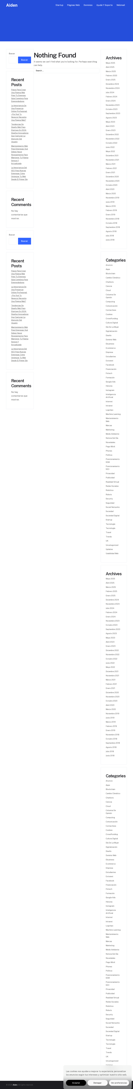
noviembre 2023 (112, 105)
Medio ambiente (112, 434)
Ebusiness (110, 344)
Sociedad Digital (112, 516)
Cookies (109, 314)
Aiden (12, 5)
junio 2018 (110, 240)
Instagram (110, 390)
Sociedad (110, 511)
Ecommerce (111, 348)
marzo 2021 (110, 164)
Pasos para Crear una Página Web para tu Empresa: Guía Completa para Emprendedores (19, 96)
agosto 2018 (111, 231)
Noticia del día (112, 438)
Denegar (98, 1083)
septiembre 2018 (113, 227)
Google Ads (110, 382)
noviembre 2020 (112, 181)
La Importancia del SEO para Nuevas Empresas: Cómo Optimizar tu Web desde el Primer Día (19, 173)
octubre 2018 (111, 223)
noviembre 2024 (113, 88)
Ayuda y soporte (104, 5)
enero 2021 (110, 172)
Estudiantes (111, 356)
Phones (109, 451)
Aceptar (76, 1083)
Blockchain (110, 274)
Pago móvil (110, 447)
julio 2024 (110, 92)
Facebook (110, 365)
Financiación (111, 369)
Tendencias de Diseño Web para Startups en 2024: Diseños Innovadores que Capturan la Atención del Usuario (19, 133)
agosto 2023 (111, 118)
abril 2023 (110, 126)
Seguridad (110, 503)
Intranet (109, 406)
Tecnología (110, 524)
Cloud (108, 290)
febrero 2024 (111, 97)
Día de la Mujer (112, 327)
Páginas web (73, 5)
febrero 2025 (111, 76)
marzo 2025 (111, 71)
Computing (110, 302)
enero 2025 (110, 80)
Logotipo (109, 410)
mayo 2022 (110, 151)
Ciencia (109, 286)
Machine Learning (113, 414)
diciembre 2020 (112, 177)
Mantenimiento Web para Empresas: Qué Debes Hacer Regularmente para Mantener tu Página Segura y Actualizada (19, 155)
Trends (109, 537)
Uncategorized (112, 545)
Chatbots (110, 282)
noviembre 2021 (112, 160)
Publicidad (110, 478)
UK (107, 541)
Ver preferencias (119, 1083)
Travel (108, 532)
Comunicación (112, 306)
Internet (109, 402)
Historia (109, 386)
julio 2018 (110, 236)
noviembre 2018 (112, 219)
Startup (59, 5)
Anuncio (109, 265)
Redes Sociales (112, 486)
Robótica (109, 490)
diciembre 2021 (112, 156)
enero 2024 (111, 101)
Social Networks (113, 507)
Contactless (111, 310)
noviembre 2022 (112, 139)
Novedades (110, 442)
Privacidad (110, 473)
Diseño (108, 335)
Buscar (12, 54)
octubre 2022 (111, 143)
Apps (108, 269)
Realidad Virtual (112, 482)
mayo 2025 (110, 63)
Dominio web (111, 340)
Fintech (109, 373)
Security (109, 499)
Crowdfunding (112, 319)
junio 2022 (110, 147)
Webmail (121, 5)
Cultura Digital (112, 323)
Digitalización (111, 331)
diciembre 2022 (112, 134)
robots (109, 495)
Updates (109, 549)
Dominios (88, 5)
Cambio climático (113, 278)
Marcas (109, 425)
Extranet (109, 361)
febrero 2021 (111, 168)
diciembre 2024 (112, 84)
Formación (110, 378)
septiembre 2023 (113, 113)
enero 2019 (110, 215)
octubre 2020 (111, 185)
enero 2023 (110, 130)
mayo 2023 (110, 122)
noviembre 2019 (112, 198)
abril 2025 (110, 67)
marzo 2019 (111, 206)
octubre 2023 (111, 109)
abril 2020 (110, 189)
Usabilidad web (112, 553)
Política (109, 455)
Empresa (109, 352)
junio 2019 (110, 202)
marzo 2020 (111, 194)
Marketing (110, 430)
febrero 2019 (111, 210)
